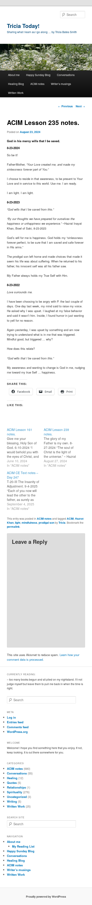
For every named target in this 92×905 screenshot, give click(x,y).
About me (14, 75)
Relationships (16, 787)
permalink (13, 527)
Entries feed (15, 722)
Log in (11, 717)
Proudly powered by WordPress (46, 896)
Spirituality (14, 792)
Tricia (62, 523)
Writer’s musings (61, 84)
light (17, 523)
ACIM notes (37, 84)
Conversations (66, 75)
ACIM (70, 519)
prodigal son (46, 523)
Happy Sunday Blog (38, 75)
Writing (12, 801)
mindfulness (29, 523)
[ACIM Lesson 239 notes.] (62, 447)
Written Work (15, 93)
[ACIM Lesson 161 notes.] (25, 447)
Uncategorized (17, 797)
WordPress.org (17, 732)
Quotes (12, 783)
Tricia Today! (23, 26)
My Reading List (23, 846)
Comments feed (18, 727)
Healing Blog (16, 84)
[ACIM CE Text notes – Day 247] (25, 490)
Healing (12, 778)
